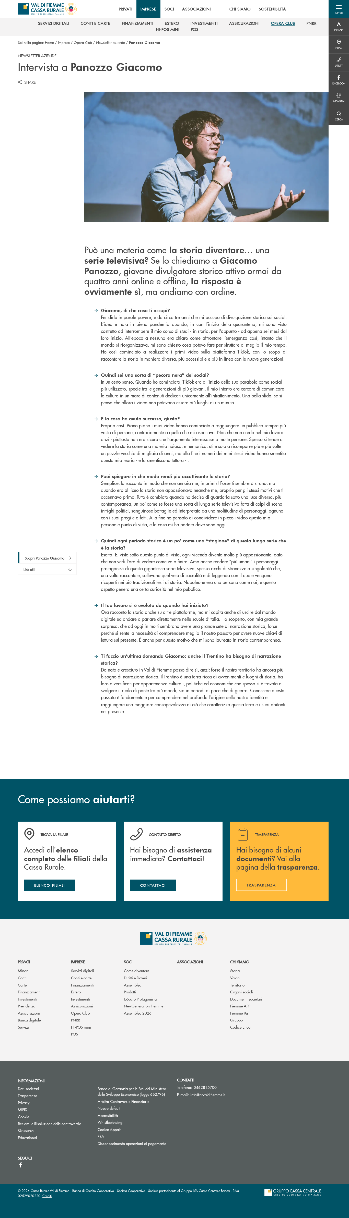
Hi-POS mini (81, 1027)
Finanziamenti (29, 991)
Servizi (23, 1027)
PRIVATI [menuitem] (125, 9)
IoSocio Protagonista (140, 999)
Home (49, 42)
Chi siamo (239, 961)
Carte (22, 985)
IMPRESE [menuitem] (148, 9)
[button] (339, 9)
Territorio (237, 985)
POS (74, 1034)
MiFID (22, 1109)
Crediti (47, 1195)
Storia (235, 970)
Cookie (23, 1116)
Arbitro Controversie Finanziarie (134, 1101)
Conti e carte (81, 977)
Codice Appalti (110, 1129)
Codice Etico (240, 1027)
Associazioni (190, 961)
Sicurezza (25, 1130)
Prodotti (130, 991)
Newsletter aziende (110, 42)
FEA (101, 1136)
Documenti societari (246, 999)
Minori (23, 970)
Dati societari (28, 1088)
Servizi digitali (82, 970)
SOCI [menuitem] (169, 9)
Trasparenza (27, 1095)
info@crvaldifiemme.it (207, 1094)
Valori (235, 977)
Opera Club (83, 42)
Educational (27, 1137)
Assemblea (132, 985)
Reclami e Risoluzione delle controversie (49, 1123)
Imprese (64, 42)
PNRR (75, 1019)
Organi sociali (241, 991)
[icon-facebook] (20, 1164)
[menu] (202, 9)
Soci (128, 961)
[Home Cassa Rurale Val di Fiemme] (47, 9)
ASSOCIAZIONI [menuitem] (196, 9)
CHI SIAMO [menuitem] (240, 9)
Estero (76, 991)
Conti (22, 977)
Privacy (23, 1102)
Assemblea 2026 (138, 1013)
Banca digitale (29, 1019)
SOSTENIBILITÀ (272, 9)
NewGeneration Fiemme (143, 1005)
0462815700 (205, 1087)
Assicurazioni (29, 1013)
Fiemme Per (239, 1013)
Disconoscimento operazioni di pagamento (132, 1143)
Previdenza (26, 1005)
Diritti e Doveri (135, 977)
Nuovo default (109, 1108)
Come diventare (136, 970)
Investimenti (27, 999)
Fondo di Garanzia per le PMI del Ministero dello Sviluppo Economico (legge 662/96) (134, 1091)
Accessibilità (108, 1115)
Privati (24, 961)
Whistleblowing (110, 1122)
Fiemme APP (240, 1005)
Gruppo (236, 1019)
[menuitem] (53, 23)
